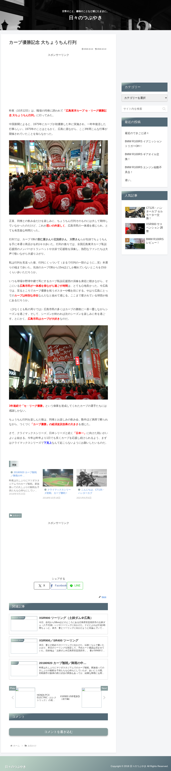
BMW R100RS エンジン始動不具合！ (143, 170)
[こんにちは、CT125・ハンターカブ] (91, 477)
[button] (164, 109)
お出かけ (17, 515)
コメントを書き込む (58, 732)
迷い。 (129, 180)
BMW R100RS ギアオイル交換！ (142, 156)
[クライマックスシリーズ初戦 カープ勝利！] (58, 477)
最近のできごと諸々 (137, 133)
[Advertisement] (58, 81)
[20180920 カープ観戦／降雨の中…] (26, 482)
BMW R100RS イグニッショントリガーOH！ (143, 144)
